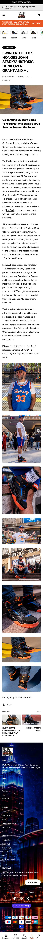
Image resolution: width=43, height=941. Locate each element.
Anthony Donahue (24, 268)
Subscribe (32, 882)
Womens (5, 791)
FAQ (3, 856)
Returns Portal (7, 848)
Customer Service (8, 860)
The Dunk (10, 210)
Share (9, 704)
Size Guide (6, 827)
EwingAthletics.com (23, 353)
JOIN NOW (36, 23)
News (4, 819)
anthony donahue (9, 47)
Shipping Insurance (9, 823)
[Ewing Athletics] (21, 15)
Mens (4, 783)
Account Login (7, 815)
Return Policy (6, 844)
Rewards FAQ (7, 852)
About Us (5, 811)
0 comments (6, 80)
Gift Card (5, 799)
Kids (4, 787)
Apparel (5, 795)
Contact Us (6, 840)
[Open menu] (3, 15)
